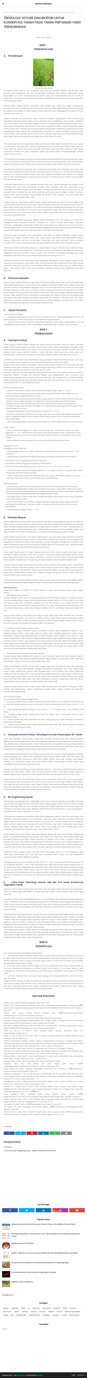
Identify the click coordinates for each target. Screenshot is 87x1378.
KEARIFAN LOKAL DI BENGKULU (22, 1282)
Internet (16, 1311)
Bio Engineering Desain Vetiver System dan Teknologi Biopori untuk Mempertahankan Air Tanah (45, 1235)
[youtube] (77, 1210)
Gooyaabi (40, 1375)
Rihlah (65, 1308)
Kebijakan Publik (21, 1315)
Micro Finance (7, 1311)
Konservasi (13, 12)
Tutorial (59, 1311)
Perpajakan (46, 1315)
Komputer (51, 1311)
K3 (29, 1308)
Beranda (6, 12)
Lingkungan (14, 1308)
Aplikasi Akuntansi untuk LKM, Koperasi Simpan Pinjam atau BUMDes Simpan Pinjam (43, 1224)
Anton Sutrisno (43, 3)
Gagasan (6, 1308)
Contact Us (81, 1375)
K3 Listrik (64, 1315)
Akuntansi (34, 1311)
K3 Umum (42, 1311)
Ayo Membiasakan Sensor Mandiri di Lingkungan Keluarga (33, 1272)
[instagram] (60, 1210)
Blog (12, 1315)
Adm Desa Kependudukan (72, 1311)
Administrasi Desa (34, 1315)
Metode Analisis (74, 1315)
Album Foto (36, 1308)
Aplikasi (5, 1315)
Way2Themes (20, 1375)
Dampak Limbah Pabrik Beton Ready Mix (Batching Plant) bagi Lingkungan (40, 1262)
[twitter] (27, 1210)
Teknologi (25, 1311)
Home (73, 1375)
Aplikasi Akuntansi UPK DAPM (22, 1243)
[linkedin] (43, 1210)
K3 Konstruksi (47, 1308)
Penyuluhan (56, 1308)
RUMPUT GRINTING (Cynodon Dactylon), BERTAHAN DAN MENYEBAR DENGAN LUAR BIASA (44, 1253)
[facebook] (10, 1210)
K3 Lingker (56, 1315)
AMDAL (23, 1308)
